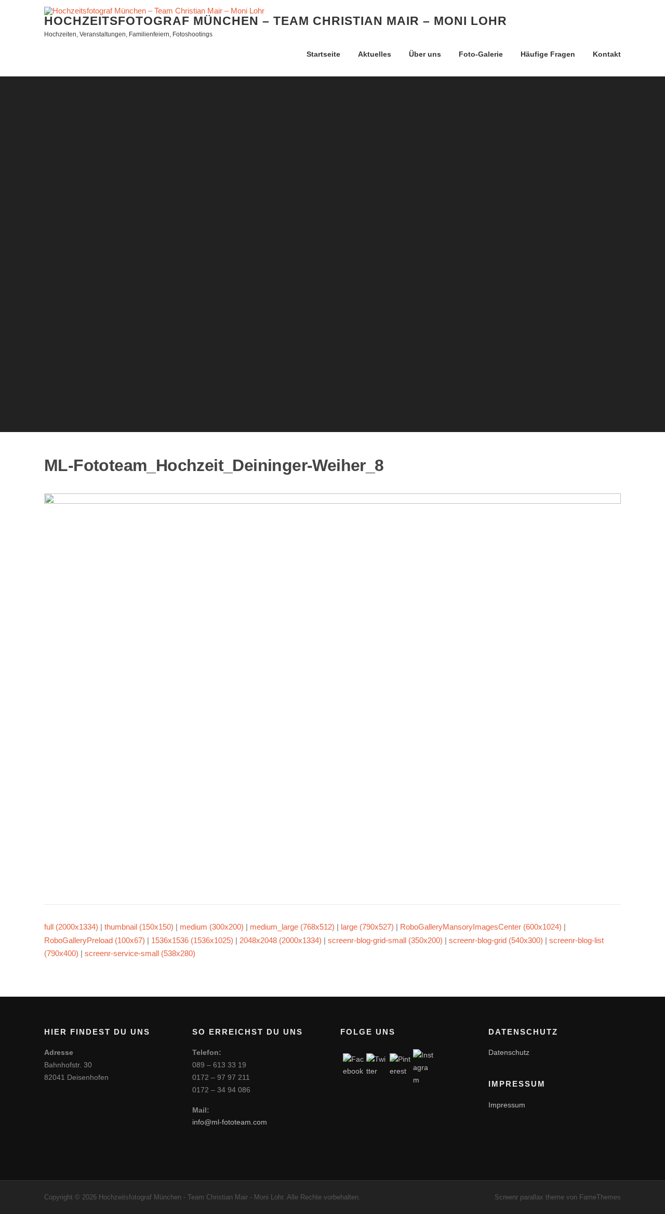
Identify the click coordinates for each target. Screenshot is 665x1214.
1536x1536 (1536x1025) (192, 940)
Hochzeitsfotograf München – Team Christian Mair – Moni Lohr (275, 21)
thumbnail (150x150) (139, 926)
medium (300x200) (212, 926)
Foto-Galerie (481, 54)
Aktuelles (374, 54)
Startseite (323, 54)
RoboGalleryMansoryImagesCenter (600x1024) (481, 926)
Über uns (425, 54)
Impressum (506, 1105)
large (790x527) (367, 926)
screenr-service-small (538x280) (140, 953)
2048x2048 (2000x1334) (281, 940)
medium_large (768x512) (292, 926)
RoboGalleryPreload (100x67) (94, 940)
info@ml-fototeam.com (229, 1122)
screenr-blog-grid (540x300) (496, 940)
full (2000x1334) (71, 926)
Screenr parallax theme (529, 1197)
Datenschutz (508, 1052)
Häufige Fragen (548, 54)
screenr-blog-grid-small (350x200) (385, 940)
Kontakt (607, 54)
